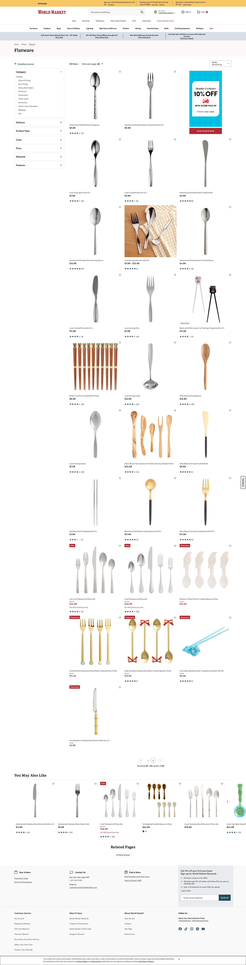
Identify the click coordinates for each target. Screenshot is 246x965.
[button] (33, 28)
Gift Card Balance (21, 929)
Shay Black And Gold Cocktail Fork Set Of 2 (197, 531)
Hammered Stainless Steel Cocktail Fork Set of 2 (144, 125)
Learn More (187, 4)
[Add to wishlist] (119, 72)
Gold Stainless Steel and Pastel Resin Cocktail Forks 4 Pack (93, 670)
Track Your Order (21, 878)
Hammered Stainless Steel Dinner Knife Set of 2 (35, 824)
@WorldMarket (185, 921)
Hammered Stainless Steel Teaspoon (84, 125)
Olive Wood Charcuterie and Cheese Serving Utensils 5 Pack (149, 463)
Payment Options (21, 934)
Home (16, 44)
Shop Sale (59, 37)
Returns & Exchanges (23, 882)
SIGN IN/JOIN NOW (205, 131)
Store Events (130, 934)
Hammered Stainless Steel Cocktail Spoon (197, 260)
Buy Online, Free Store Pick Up (26, 939)
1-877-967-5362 (75, 880)
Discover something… (101, 12)
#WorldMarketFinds (200, 921)
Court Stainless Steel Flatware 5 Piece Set (201, 824)
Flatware (32, 44)
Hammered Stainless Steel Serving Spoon (86, 260)
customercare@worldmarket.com (83, 887)
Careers (128, 923)
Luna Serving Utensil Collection (137, 260)
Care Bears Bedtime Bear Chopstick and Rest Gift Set (202, 670)
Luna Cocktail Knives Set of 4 (81, 328)
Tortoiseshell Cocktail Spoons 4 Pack (157, 824)
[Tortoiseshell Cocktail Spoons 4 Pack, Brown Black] (143, 831)
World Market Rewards (79, 918)
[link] (202, 12)
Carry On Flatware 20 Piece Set (82, 599)
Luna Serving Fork (132, 328)
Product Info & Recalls (23, 949)
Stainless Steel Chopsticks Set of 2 (83, 531)
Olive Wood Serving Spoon (190, 395)
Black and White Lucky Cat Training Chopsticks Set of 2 (202, 328)
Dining (24, 44)
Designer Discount (76, 934)
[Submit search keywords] (142, 12)
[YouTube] (203, 928)
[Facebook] (180, 928)
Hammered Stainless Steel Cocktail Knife (196, 192)
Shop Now (184, 38)
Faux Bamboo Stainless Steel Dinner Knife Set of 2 (89, 740)
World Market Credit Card (80, 929)
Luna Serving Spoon (77, 463)
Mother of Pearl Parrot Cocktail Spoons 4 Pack (199, 599)
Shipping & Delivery (22, 923)
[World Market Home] (52, 12)
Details (161, 4)
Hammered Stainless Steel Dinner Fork (73, 824)
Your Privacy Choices (146, 961)
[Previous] (140, 760)
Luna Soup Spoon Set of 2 (79, 192)
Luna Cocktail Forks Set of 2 (136, 192)
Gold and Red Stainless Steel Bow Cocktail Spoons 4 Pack (148, 670)
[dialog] (123, 960)
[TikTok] (185, 928)
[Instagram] (191, 928)
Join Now (111, 4)
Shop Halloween (144, 37)
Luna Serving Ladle (132, 395)
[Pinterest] (197, 928)
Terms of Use (96, 961)
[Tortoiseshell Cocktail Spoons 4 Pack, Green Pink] (146, 831)
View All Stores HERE (133, 880)
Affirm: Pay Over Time (23, 944)
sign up (225, 897)
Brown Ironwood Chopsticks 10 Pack (84, 395)
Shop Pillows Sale (101, 37)
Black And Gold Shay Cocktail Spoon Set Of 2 (143, 531)
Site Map (128, 929)
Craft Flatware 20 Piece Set (136, 599)
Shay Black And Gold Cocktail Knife (194, 463)
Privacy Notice (82, 961)
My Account (19, 918)
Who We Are (130, 918)
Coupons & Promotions (78, 923)
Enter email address (193, 897)
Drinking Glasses (123, 855)
